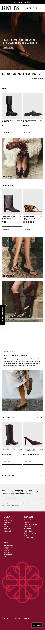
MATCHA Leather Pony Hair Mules (29, 449)
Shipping (27, 527)
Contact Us (28, 537)
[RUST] (10, 454)
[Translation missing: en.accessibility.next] (41, 475)
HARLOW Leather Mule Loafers (29, 121)
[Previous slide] (37, 185)
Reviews (7, 531)
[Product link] (12, 114)
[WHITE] (26, 454)
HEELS (6, 557)
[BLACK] (2, 125)
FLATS (6, 552)
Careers (7, 522)
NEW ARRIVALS (9, 546)
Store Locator (30, 533)
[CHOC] (33, 222)
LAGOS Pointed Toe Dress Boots (8, 217)
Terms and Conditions (9, 528)
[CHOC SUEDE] (26, 125)
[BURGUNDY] (28, 125)
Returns (27, 529)
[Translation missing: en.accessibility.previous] (37, 475)
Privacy (7, 524)
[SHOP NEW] (22, 158)
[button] (34, 8)
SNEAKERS (8, 554)
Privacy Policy (15, 505)
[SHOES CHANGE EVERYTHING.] (22, 347)
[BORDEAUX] (5, 222)
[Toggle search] (27, 8)
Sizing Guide (28, 531)
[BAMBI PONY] (38, 454)
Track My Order (30, 524)
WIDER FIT (8, 548)
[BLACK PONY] (31, 454)
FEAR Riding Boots (8, 449)
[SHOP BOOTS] (22, 301)
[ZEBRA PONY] (24, 222)
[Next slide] (41, 185)
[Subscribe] (41, 498)
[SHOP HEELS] (22, 257)
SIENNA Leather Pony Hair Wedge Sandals (29, 218)
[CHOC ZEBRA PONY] (35, 454)
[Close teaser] (6, 305)
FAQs (26, 535)
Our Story (8, 520)
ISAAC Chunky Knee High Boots (7, 121)
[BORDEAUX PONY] (26, 222)
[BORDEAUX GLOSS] (33, 454)
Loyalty (27, 522)
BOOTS (6, 550)
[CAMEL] (5, 454)
